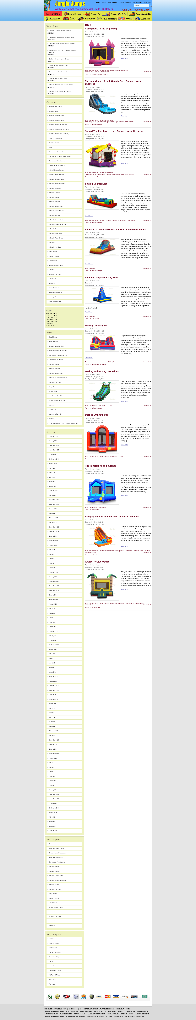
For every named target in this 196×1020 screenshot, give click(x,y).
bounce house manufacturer (58, 125)
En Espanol (126, 2)
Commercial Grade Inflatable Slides (58, 1014)
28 (47, 323)
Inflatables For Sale (55, 382)
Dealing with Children (96, 415)
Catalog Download (115, 1016)
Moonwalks (52, 409)
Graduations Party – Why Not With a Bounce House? (62, 51)
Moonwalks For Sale (55, 414)
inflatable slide (138, 551)
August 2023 (53, 463)
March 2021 (52, 568)
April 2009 (52, 821)
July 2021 (52, 550)
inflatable (108, 220)
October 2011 (53, 695)
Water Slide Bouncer (55, 301)
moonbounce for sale (56, 265)
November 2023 (54, 450)
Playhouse (52, 984)
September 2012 (54, 645)
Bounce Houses (54, 943)
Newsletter (52, 283)
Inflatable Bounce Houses (57, 183)
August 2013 (53, 604)
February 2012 (53, 676)
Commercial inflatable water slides (60, 156)
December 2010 (54, 740)
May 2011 (52, 717)
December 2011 (54, 685)
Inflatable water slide (55, 233)
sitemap (51, 418)
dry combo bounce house (57, 165)
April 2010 (52, 776)
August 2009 (53, 812)
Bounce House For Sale (56, 346)
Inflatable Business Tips (134, 1016)
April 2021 (52, 563)
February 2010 (53, 785)
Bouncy (51, 147)
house (97, 72)
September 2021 (54, 540)
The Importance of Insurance (100, 466)
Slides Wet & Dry (54, 957)
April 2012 (52, 667)
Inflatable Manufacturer (56, 373)
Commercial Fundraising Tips (58, 355)
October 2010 (53, 749)
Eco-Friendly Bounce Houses (58, 78)
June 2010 (52, 767)
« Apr (48, 325)
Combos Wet (111, 1011)
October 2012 (53, 640)
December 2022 (54, 500)
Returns (102, 1016)
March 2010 (52, 781)
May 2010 (52, 772)
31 (52, 323)
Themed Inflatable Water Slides (58, 65)
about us (106, 2)
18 (53, 319)
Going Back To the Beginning (101, 28)
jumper (115, 220)
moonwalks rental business (125, 122)
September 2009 (54, 808)
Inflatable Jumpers (54, 369)
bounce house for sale (56, 120)
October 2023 (53, 454)
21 (47, 321)
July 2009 (52, 817)
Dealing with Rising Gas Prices (102, 371)
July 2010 (52, 762)
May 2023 (52, 477)
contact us (116, 2)
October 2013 (53, 595)
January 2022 (53, 522)
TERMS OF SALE (79, 1014)
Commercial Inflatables (56, 360)
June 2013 (52, 613)
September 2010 (54, 753)
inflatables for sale (55, 247)
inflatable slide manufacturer (58, 224)
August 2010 (53, 758)
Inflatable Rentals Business (57, 220)
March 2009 (52, 826)
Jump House (53, 251)
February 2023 (53, 491)
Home (98, 2)
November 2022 (54, 504)
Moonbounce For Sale (56, 396)
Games (51, 961)
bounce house (53, 111)
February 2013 (53, 631)
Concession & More (55, 970)
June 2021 (52, 554)
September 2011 (54, 699)
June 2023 (52, 472)
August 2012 (53, 649)
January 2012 (53, 681)
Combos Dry (53, 948)
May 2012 (52, 663)
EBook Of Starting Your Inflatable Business (97, 1009)
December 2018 (54, 586)
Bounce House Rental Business (59, 129)
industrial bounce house (56, 174)
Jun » (52, 325)
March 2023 (52, 486)
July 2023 (52, 468)
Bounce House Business (56, 115)
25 (53, 321)
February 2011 (53, 731)
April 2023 (52, 482)
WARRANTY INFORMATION (96, 1014)
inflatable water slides (56, 238)
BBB (53, 994)
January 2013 (53, 636)
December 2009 (54, 794)
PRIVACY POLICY (113, 1014)
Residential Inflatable (55, 292)
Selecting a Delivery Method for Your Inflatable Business (115, 229)
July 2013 (52, 608)
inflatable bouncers (55, 188)
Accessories (73, 1011)
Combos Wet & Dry (55, 952)
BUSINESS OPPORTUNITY (76, 1016)
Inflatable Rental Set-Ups (56, 211)
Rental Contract (54, 288)
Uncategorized (53, 297)
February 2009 (53, 830)
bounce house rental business (109, 70)
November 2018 (54, 590)
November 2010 (54, 744)
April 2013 (52, 622)
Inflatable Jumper (54, 364)
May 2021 (52, 559)
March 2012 (52, 672)
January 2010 (53, 790)
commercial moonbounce (57, 161)
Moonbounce (53, 391)
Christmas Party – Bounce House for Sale (62, 43)
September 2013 (54, 599)
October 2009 (53, 803)
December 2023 (54, 445)
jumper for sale (54, 256)
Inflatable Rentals (54, 215)
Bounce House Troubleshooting (59, 72)
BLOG (131, 1014)
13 (57, 317)
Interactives (52, 966)
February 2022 (53, 518)
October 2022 (53, 509)
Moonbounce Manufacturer (57, 400)
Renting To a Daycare (96, 325)
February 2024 (53, 436)
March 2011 (52, 726)
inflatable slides (54, 229)
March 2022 (52, 513)
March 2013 (52, 627)
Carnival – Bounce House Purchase (60, 30)
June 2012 (52, 658)
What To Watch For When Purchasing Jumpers (63, 423)
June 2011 (52, 713)
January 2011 (53, 735)
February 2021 (53, 572)
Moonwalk (52, 405)
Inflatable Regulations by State (101, 277)
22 (49, 321)
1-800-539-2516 (141, 9)
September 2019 (54, 581)
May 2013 (52, 617)
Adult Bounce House (55, 106)
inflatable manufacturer (56, 206)
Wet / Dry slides (86, 1011)
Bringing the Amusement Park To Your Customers (112, 516)
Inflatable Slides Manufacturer (58, 378)
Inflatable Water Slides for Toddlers (60, 91)
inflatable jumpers (54, 202)
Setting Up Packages (96, 184)
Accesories (52, 979)
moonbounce (53, 260)
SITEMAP (124, 1014)
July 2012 (52, 654)
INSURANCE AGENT (142, 1014)
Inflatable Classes (54, 193)
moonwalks (52, 279)
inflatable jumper (54, 197)
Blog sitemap (53, 337)
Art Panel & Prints (54, 975)
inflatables (52, 242)
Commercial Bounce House (57, 152)
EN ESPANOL (73, 1009)
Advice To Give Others (97, 561)
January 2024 (53, 441)
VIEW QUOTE (137, 2)
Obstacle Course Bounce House (59, 59)
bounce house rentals (56, 138)
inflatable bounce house (56, 179)
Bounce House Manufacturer (58, 350)
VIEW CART (147, 2)
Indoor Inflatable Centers (56, 170)
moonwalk (52, 270)
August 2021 (53, 545)
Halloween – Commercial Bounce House (61, 37)
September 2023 (54, 459)
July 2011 (52, 708)
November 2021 (54, 531)
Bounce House (53, 341)
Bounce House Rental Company (59, 134)
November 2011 (54, 690)
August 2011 (53, 704)
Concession (141, 1011)
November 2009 (54, 799)
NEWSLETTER (91, 1016)
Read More (124, 58)
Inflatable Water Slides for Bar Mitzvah (61, 85)
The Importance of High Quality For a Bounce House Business (113, 82)
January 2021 (53, 577)
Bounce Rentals (54, 143)
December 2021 (54, 527)
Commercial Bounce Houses (54, 1011)
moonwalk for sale (55, 274)
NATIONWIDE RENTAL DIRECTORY (55, 1009)
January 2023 (53, 495)
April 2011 (52, 722)
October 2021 (53, 536)
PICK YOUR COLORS (123, 1009)
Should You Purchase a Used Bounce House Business (114, 131)
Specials (51, 939)
